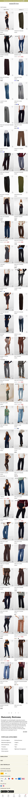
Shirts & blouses (5, 744)
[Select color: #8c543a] (15, 638)
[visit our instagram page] (3, 786)
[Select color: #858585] (16, 80)
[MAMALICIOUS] (14, 4)
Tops (16, 746)
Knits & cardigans (5, 740)
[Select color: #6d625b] (4, 34)
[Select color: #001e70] (17, 80)
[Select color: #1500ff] (15, 80)
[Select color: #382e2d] (16, 590)
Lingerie (16, 742)
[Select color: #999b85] (16, 638)
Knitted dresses (18, 740)
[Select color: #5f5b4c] (2, 34)
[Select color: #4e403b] (15, 590)
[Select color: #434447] (4, 359)
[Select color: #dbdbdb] (3, 291)
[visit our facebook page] (1, 786)
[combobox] (7, 9)
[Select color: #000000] (0, 34)
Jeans (16, 744)
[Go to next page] (18, 713)
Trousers (3, 746)
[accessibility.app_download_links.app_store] (10, 792)
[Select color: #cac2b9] (16, 614)
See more (25, 731)
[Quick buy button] (12, 29)
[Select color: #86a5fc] (2, 291)
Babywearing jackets (6, 742)
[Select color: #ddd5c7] (17, 638)
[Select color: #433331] (3, 34)
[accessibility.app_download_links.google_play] (3, 792)
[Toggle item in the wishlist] (12, 13)
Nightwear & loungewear (20, 749)
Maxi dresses (4, 749)
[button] (7, 20)
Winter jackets (4, 751)
